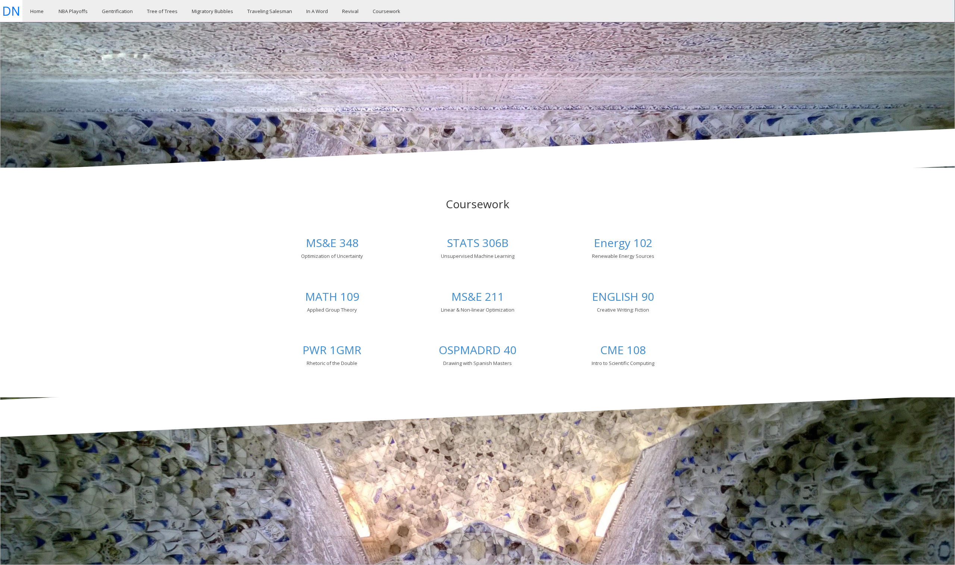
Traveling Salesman (269, 11)
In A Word (317, 11)
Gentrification (117, 11)
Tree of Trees (162, 11)
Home (37, 11)
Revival (350, 11)
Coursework (386, 11)
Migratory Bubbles (212, 11)
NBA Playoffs (73, 11)
